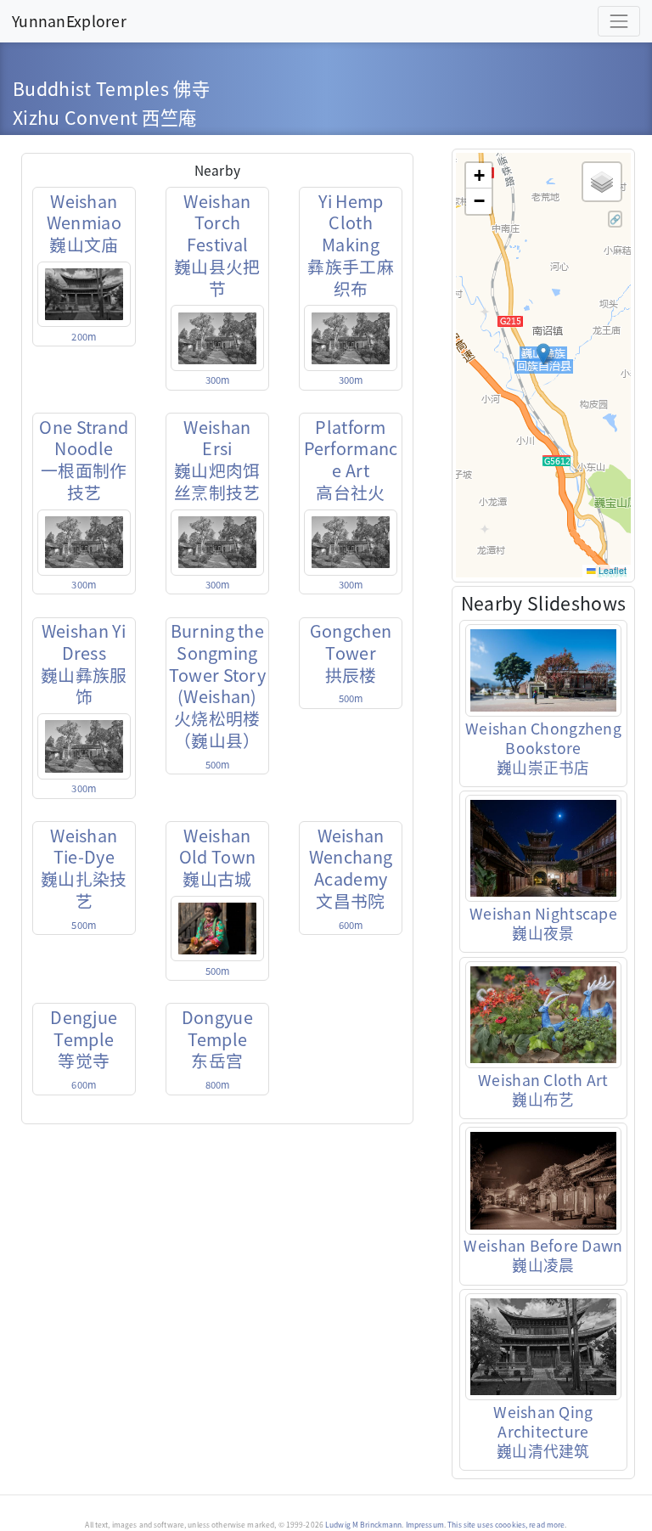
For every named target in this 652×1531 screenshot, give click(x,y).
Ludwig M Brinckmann (363, 1524)
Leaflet (611, 570)
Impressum (425, 1524)
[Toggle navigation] (619, 21)
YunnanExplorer (69, 20)
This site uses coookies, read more (506, 1524)
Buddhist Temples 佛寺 (111, 88)
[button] (543, 354)
